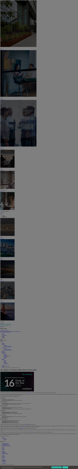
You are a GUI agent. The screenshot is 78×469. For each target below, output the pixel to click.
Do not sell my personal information (56, 467)
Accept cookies (65, 467)
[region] (39, 467)
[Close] (77, 467)
